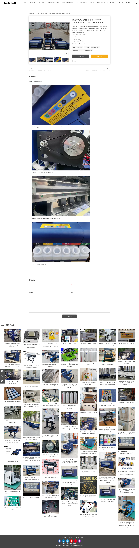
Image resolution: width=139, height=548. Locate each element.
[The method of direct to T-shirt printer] (126, 394)
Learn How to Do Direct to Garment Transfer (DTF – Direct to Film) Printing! (69, 428)
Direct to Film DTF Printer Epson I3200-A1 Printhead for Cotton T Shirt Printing (107, 429)
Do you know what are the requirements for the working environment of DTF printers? (50, 345)
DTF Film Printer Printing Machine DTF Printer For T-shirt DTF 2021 (50, 476)
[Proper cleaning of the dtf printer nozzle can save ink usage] (107, 335)
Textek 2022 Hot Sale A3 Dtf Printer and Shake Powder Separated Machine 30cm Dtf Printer (126, 525)
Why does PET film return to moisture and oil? (50, 385)
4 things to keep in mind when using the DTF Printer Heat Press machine (69, 364)
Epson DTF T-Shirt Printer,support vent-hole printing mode (126, 452)
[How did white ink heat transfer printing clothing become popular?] (107, 395)
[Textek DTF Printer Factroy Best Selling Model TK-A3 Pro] (88, 423)
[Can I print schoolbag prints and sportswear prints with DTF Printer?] (88, 506)
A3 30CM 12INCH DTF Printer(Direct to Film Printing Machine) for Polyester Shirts (69, 461)
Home (25, 2)
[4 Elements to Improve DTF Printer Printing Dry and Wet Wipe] (50, 395)
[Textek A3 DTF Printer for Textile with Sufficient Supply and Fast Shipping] (69, 472)
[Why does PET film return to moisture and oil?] (50, 376)
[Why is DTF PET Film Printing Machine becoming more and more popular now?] (107, 374)
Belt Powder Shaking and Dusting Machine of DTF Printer (88, 413)
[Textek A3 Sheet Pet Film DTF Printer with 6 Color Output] (107, 491)
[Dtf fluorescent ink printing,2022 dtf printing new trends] (107, 440)
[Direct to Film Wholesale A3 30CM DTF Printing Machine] (31, 423)
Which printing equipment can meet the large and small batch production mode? (31, 406)
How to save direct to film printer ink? (88, 363)
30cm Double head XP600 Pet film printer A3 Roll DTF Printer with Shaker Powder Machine (126, 473)
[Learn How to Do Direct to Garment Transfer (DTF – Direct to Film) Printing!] (69, 418)
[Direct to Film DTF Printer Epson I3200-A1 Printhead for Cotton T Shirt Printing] (107, 417)
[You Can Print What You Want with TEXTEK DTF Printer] (50, 487)
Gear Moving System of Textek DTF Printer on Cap (50, 455)
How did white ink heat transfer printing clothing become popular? (107, 404)
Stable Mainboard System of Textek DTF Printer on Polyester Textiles (69, 503)
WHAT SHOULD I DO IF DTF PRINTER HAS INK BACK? (12, 441)
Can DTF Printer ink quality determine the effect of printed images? (69, 407)
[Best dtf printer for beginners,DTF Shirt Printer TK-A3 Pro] (12, 452)
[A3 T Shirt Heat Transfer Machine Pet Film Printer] (12, 374)
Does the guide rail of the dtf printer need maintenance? (88, 344)
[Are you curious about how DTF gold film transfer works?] (88, 485)
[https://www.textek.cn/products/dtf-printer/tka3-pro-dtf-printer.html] (49, 36)
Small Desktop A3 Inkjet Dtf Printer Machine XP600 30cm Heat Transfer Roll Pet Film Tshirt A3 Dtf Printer (31, 460)
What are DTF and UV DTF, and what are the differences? (31, 385)
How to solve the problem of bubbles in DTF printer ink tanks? (126, 344)
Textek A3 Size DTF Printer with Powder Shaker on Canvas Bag (32, 478)
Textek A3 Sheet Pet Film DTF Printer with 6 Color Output (107, 500)
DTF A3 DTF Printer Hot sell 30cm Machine (126, 362)
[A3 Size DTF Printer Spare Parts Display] (12, 501)
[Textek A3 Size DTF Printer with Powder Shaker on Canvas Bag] (31, 470)
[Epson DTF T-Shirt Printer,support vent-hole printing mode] (126, 443)
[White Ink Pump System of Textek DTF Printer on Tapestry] (50, 507)
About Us (32, 2)
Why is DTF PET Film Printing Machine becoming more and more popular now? (107, 384)
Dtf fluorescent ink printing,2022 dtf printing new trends (107, 448)
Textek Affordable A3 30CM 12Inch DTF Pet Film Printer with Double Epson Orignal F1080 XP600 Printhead (107, 480)
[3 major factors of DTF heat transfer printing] (88, 374)
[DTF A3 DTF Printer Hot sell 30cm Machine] (126, 354)
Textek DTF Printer (71, 543)
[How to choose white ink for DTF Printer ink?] (50, 356)
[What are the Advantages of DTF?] (31, 489)
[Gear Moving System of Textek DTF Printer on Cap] (50, 446)
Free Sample (80, 56)
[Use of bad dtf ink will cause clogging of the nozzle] (88, 463)
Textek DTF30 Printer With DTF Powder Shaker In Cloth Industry (96, 70)
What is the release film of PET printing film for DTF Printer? (12, 365)
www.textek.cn (39, 54)
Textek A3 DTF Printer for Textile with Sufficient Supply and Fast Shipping (69, 482)
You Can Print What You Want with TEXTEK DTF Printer (50, 496)
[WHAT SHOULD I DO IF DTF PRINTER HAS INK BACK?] (12, 432)
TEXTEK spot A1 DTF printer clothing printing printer (31, 366)
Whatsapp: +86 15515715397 (105, 2)
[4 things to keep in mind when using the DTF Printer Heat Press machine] (69, 355)
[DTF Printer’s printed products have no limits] (12, 412)
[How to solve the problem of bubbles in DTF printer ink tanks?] (126, 335)
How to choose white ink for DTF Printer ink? (50, 365)
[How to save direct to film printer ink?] (88, 355)
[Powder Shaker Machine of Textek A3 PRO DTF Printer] (107, 355)
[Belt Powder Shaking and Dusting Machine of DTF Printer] (88, 399)
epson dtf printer (88, 50)
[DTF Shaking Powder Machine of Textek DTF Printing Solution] (88, 443)
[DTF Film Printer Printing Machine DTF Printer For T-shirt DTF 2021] (50, 467)
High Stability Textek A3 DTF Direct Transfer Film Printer (41, 70)
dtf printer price (95, 47)
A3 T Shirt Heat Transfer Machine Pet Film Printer (12, 382)
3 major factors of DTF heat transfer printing (88, 383)
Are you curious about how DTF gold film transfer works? (88, 495)
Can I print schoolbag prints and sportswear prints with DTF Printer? (88, 516)
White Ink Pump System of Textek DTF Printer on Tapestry (50, 515)
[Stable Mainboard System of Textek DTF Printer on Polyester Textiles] (69, 493)
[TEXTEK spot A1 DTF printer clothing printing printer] (31, 357)
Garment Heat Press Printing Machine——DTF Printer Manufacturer (126, 383)
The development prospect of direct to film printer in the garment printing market (12, 345)
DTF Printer (41, 2)
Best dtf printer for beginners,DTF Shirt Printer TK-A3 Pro (12, 460)
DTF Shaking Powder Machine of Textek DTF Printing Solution (88, 452)
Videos (92, 2)
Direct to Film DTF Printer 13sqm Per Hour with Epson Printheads (126, 433)
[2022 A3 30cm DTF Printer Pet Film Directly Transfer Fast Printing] (12, 477)
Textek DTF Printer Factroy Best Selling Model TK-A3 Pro (88, 432)
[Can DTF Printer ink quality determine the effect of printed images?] (69, 397)
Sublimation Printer (53, 2)
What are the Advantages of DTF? (31, 497)
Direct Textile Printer (67, 2)
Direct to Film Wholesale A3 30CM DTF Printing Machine (31, 438)
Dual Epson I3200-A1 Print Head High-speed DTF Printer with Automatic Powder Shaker (126, 491)
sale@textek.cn (63, 537)
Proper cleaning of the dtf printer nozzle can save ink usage (107, 344)
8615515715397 (79, 537)
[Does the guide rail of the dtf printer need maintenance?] (88, 335)
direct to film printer (78, 47)
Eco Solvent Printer (81, 2)
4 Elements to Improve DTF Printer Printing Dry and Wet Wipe (50, 404)
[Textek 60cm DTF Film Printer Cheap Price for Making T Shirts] (50, 421)
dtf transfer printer (77, 50)
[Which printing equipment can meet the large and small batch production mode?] (31, 396)
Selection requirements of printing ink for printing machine (12, 402)
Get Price (99, 56)
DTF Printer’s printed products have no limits (12, 421)
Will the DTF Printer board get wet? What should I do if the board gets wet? (69, 386)
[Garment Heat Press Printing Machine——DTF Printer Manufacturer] (126, 373)
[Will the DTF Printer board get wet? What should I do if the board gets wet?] (69, 376)
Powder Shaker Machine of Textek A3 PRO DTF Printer (107, 363)
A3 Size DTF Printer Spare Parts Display (12, 508)
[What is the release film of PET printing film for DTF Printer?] (12, 356)
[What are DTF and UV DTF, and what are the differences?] (31, 377)
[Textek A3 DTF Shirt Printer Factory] (10, 3)
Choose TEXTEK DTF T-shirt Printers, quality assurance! (69, 344)
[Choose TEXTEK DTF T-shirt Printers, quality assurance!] (69, 335)
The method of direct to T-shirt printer (126, 403)
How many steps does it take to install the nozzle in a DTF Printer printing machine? (31, 346)
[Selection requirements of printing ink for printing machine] (12, 393)
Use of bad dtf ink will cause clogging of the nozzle (88, 471)
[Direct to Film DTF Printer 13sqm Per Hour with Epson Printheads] (126, 419)
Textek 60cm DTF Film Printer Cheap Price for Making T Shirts (50, 435)
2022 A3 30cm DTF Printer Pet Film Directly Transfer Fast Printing (12, 492)
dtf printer (87, 47)
